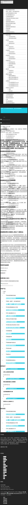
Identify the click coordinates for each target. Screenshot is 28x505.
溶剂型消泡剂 (11, 43)
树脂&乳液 (8, 60)
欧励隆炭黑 (8, 25)
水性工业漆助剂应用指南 (8, 371)
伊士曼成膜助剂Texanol (14, 82)
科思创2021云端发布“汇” (8, 401)
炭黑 (10, 89)
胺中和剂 (11, 90)
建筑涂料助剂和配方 (10, 102)
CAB (7, 99)
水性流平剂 (11, 46)
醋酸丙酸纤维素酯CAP (13, 79)
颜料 (4, 478)
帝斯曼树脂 (8, 19)
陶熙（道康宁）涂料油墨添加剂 (12, 11)
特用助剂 (8, 55)
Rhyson (20, 491)
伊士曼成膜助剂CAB (10, 14)
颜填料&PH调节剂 (10, 87)
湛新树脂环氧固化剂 (10, 21)
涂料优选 (5, 498)
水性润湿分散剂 (12, 36)
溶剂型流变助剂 (12, 53)
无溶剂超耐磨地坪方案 (8, 391)
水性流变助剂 (11, 51)
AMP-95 (4, 456)
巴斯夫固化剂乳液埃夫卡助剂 (12, 18)
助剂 (4, 462)
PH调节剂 (5, 459)
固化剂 (7, 69)
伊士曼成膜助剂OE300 (13, 84)
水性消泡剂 (11, 41)
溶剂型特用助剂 (12, 58)
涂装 (4, 473)
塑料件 (4, 464)
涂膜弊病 (5, 472)
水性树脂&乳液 (12, 62)
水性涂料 (5, 469)
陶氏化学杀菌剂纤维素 (10, 23)
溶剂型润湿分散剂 (12, 38)
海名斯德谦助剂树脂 (10, 9)
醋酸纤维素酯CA (12, 75)
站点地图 (5, 503)
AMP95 (4, 458)
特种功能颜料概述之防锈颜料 (9, 381)
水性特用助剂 (11, 56)
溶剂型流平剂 (11, 48)
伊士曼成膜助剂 (9, 101)
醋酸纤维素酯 (9, 74)
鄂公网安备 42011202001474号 (15, 493)
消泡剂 (7, 40)
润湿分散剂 (8, 35)
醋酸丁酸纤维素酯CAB (13, 77)
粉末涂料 (5, 475)
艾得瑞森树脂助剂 (10, 16)
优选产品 (20, 128)
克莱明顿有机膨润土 (10, 31)
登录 (4, 117)
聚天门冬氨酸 (11, 67)
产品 (16, 128)
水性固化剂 (11, 70)
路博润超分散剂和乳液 (10, 26)
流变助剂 (8, 50)
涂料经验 (5, 500)
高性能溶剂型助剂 (10, 97)
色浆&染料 (8, 28)
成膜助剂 (8, 80)
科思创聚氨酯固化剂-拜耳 (11, 13)
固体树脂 (11, 65)
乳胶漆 (4, 461)
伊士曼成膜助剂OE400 (13, 85)
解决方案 (5, 501)
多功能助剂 (5, 466)
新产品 (4, 467)
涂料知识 (5, 128)
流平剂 (7, 45)
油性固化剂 (11, 72)
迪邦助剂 (8, 30)
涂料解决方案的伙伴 (5, 128)
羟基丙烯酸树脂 (12, 63)
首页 (4, 497)
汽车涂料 (5, 470)
